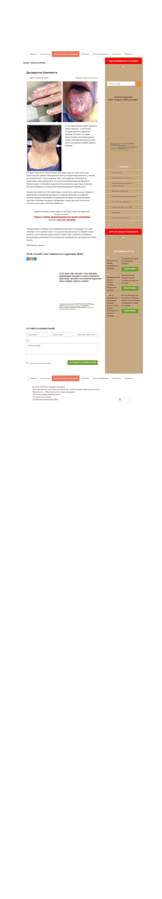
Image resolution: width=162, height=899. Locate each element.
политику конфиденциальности (122, 149)
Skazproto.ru (38, 392)
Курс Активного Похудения (65, 54)
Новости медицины (90, 78)
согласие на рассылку (72, 306)
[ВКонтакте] (27, 258)
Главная (33, 54)
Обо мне (85, 54)
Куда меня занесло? (120, 217)
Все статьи (45, 54)
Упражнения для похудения (123, 196)
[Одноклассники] (31, 258)
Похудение (116, 172)
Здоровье (116, 212)
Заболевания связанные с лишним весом (123, 184)
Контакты (116, 54)
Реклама (128, 54)
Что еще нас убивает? (121, 201)
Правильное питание (121, 178)
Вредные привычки (120, 191)
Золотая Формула (100, 54)
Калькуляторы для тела (122, 207)
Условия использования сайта (45, 399)
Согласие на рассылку (42, 397)
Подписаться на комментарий (40, 363)
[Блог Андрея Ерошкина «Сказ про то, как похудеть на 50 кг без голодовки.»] (46, 41)
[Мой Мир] (35, 258)
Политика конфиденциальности (46, 394)
